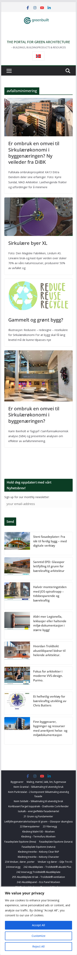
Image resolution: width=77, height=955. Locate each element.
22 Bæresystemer (30, 826)
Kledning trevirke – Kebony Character (38, 857)
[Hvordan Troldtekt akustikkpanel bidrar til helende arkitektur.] (17, 653)
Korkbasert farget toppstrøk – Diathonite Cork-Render (38, 806)
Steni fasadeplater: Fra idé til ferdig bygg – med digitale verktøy (50, 541)
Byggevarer (17, 782)
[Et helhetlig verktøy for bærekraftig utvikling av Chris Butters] (17, 703)
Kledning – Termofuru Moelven (38, 836)
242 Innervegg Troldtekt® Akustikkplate (38, 872)
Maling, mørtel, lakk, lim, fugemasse (46, 782)
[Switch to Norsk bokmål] (38, 56)
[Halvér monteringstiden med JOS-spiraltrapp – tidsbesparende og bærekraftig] (17, 596)
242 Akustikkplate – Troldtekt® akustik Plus (47, 867)
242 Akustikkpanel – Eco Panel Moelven (38, 882)
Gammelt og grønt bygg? (35, 319)
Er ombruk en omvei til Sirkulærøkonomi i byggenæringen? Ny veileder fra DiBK (33, 152)
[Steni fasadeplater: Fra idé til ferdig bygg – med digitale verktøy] (17, 543)
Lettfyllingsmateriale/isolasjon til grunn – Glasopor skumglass (38, 821)
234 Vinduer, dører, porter (20, 861)
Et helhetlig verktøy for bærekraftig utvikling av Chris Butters (49, 700)
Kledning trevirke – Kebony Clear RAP (38, 851)
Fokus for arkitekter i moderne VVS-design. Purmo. (48, 675)
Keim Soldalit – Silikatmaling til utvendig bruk (38, 801)
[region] (38, 921)
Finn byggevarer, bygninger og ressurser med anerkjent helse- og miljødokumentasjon (50, 728)
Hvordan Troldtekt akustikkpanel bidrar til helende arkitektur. (49, 650)
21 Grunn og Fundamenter (38, 816)
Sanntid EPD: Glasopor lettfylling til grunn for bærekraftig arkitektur (48, 566)
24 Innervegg (13, 867)
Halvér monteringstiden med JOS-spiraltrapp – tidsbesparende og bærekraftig (50, 593)
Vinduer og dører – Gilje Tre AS (55, 861)
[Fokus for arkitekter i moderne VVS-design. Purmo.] (17, 678)
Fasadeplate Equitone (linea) (20, 841)
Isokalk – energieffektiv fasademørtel (38, 811)
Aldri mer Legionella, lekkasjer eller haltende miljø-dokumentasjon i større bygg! (49, 623)
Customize (38, 936)
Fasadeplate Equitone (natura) (38, 846)
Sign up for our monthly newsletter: (26, 497)
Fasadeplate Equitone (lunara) (55, 841)
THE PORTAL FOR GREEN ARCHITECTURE (38, 42)
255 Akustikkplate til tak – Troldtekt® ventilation (38, 877)
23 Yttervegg (50, 826)
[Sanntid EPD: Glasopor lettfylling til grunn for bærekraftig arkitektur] (17, 568)
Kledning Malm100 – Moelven (38, 831)
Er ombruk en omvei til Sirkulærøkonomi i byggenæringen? (33, 414)
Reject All (38, 946)
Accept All (38, 925)
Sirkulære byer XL (27, 243)
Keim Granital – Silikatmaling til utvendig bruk (38, 787)
